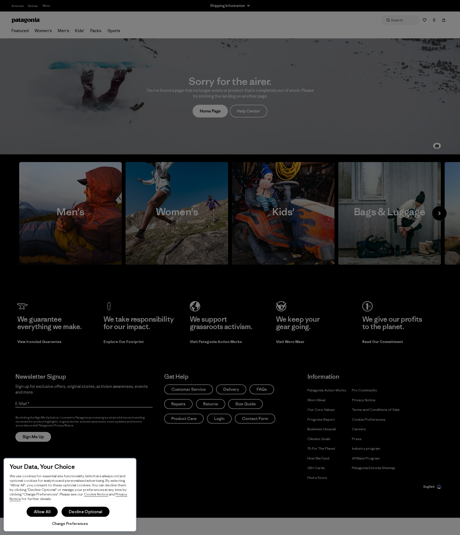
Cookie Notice (96, 494)
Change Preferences (70, 523)
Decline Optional (85, 511)
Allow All (42, 511)
